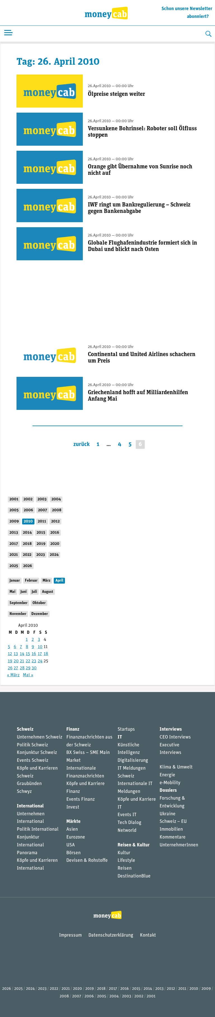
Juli (34, 592)
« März (13, 675)
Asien (72, 829)
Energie (167, 775)
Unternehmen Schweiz (39, 737)
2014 (27, 533)
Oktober (39, 603)
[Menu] (8, 34)
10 (40, 647)
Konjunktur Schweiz (37, 752)
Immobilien (171, 829)
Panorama (27, 853)
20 (16, 661)
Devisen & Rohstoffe (87, 860)
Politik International (38, 829)
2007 (42, 510)
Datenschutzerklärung (110, 935)
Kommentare (173, 837)
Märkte (73, 821)
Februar (31, 581)
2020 (54, 544)
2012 (55, 521)
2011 (42, 521)
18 (46, 654)
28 (22, 668)
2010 (28, 521)
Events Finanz (80, 799)
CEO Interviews (175, 737)
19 (10, 661)
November (18, 614)
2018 (27, 544)
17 (40, 654)
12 (10, 654)
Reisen (125, 868)
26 (10, 668)
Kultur (124, 853)
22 (28, 661)
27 (16, 668)
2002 (28, 499)
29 (28, 668)
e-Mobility (170, 783)
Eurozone (75, 837)
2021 (14, 555)
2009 (14, 521)
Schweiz (25, 729)
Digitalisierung (133, 760)
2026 (27, 566)
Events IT (127, 814)
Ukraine (168, 814)
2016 (54, 533)
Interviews (171, 729)
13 (16, 654)
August (47, 592)
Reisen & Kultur (133, 845)
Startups (126, 729)
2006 (28, 510)
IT (120, 737)
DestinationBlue (134, 876)
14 (22, 654)
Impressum (70, 935)
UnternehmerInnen (179, 845)
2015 (41, 533)
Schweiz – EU (173, 821)
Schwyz (24, 791)
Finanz (72, 729)
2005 (14, 510)
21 (22, 661)
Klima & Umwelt (176, 767)
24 (40, 661)
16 (34, 654)
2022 (27, 555)
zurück (81, 444)
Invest (72, 807)
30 (34, 668)
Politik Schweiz (32, 745)
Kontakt (148, 935)
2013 (14, 533)
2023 (40, 555)
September (18, 603)
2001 (14, 499)
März (46, 581)
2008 (56, 510)
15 (28, 654)
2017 (14, 544)
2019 (41, 544)
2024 (54, 555)
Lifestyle (126, 860)
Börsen (73, 853)
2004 (56, 499)
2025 (14, 566)
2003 (42, 499)
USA (70, 845)
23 (34, 661)
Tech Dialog (129, 822)
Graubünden (29, 783)
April (59, 581)
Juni (23, 592)
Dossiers (168, 790)
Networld (127, 830)
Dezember (39, 614)
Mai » (28, 675)
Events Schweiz (32, 760)
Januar (15, 581)
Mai (12, 592)
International (30, 806)
